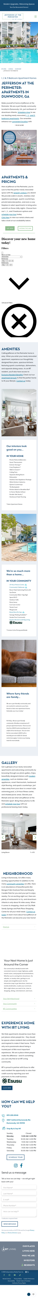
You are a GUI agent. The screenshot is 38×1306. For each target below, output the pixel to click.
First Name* (8, 1188)
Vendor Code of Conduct (23, 1281)
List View (10, 228)
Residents (29, 1265)
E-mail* (6, 1200)
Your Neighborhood (11, 999)
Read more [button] (20, 125)
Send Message (9, 1224)
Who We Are (28, 1256)
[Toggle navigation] (35, 16)
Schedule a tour (24, 112)
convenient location (20, 122)
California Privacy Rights (19, 1283)
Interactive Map (25, 228)
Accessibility (11, 1281)
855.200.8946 (12, 1115)
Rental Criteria (7, 1278)
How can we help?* (11, 1211)
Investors (29, 1260)
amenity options (20, 193)
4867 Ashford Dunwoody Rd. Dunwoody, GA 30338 (19, 1121)
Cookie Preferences (29, 1278)
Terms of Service (12, 1233)
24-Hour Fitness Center (17, 584)
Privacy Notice (18, 1278)
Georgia (10, 69)
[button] (2, 42)
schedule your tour (9, 214)
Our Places (29, 1246)
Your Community (10, 1004)
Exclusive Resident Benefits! (12, 375)
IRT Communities (10, 1009)
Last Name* (8, 1194)
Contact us (20, 381)
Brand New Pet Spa (16, 612)
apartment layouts (9, 378)
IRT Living (4, 69)
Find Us (6, 927)
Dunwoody (18, 69)
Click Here (5, 217)
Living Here (28, 1251)
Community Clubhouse (17, 587)
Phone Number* (9, 1206)
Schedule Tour (15, 1157)
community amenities (15, 884)
